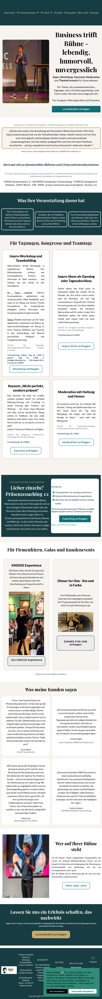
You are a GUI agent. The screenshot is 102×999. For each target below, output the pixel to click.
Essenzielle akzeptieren (83, 991)
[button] (37, 12)
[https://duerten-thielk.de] (9, 970)
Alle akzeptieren (57, 991)
